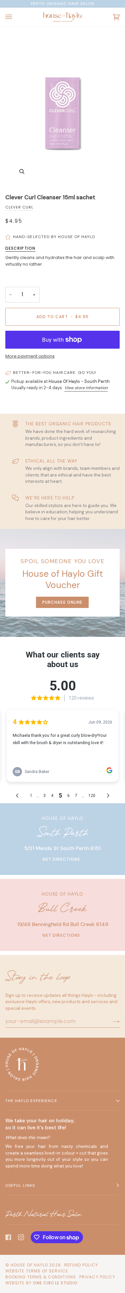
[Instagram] (21, 1237)
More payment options (30, 356)
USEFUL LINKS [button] (20, 1185)
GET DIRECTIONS (61, 859)
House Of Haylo (29, 1265)
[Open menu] (15, 17)
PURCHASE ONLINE (62, 602)
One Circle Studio (55, 1283)
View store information (86, 387)
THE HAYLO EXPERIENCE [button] (31, 1100)
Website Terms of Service (36, 1271)
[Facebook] (8, 1237)
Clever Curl (19, 207)
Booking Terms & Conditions (40, 1277)
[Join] (111, 1021)
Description (20, 248)
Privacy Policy (97, 1277)
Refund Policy (81, 1265)
